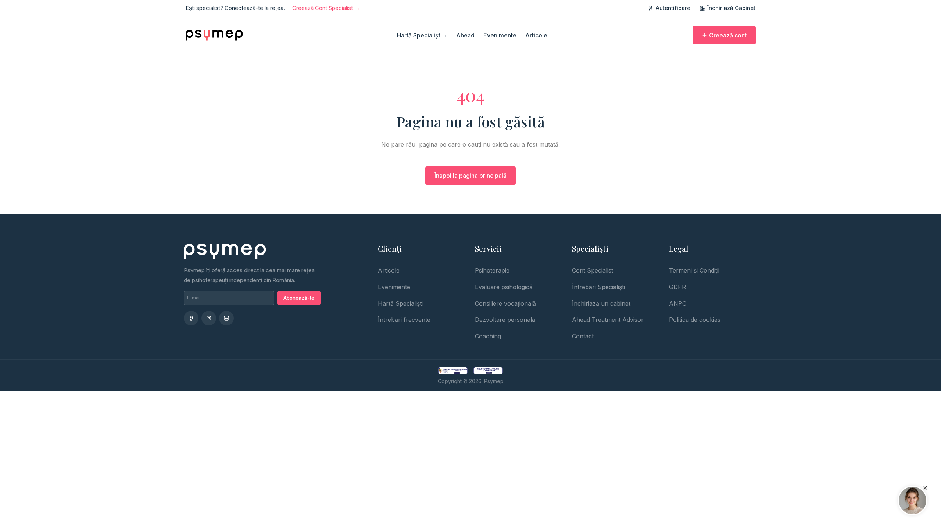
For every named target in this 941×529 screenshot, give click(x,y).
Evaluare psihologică (504, 287)
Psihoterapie (492, 270)
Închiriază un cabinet (601, 303)
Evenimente (499, 35)
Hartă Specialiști (422, 35)
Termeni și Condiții (694, 270)
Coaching (488, 336)
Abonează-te (298, 298)
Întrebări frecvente (404, 319)
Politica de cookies (694, 319)
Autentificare (673, 7)
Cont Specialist (592, 270)
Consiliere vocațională (505, 303)
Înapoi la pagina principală (470, 175)
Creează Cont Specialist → (326, 7)
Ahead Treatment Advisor (608, 319)
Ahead (465, 35)
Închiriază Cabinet (731, 7)
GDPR (677, 287)
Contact (583, 336)
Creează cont (728, 35)
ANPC (677, 303)
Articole (536, 35)
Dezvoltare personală (505, 319)
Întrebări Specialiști (598, 287)
